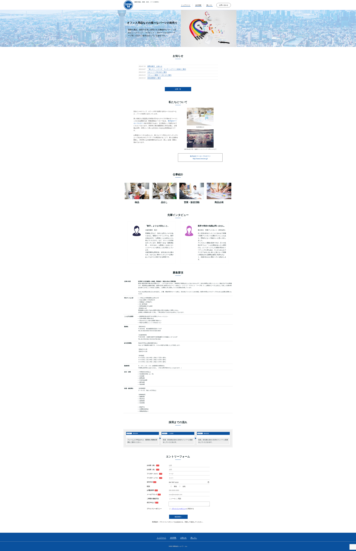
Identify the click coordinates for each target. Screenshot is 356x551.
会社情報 (198, 5)
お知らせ (183, 537)
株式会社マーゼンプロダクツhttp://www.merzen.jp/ (200, 157)
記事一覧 (178, 89)
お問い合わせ (223, 5)
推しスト (209, 5)
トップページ (185, 5)
